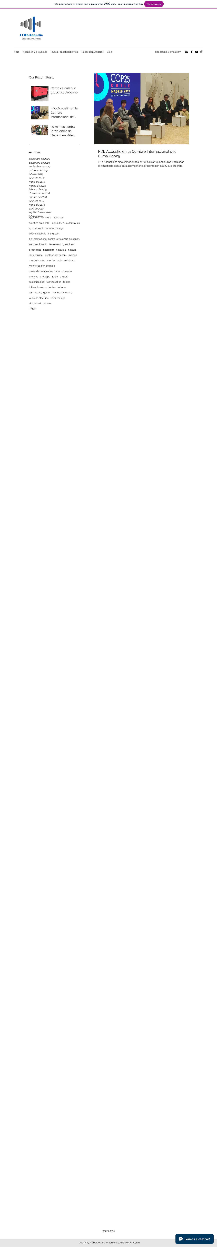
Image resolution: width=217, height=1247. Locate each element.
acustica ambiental (39, 223)
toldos (66, 281)
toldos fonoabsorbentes (42, 287)
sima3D (64, 276)
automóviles (73, 223)
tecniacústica (53, 281)
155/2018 (34, 217)
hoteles (72, 249)
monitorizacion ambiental (61, 260)
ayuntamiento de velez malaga (46, 228)
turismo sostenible (62, 292)
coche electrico (37, 233)
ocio (57, 271)
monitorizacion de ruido (42, 265)
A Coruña (46, 217)
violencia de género (40, 303)
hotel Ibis (61, 249)
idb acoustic (36, 255)
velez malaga (58, 298)
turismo (61, 287)
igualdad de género (55, 255)
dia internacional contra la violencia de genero (54, 239)
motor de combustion (41, 271)
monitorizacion (37, 260)
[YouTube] (196, 52)
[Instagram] (201, 52)
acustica (58, 217)
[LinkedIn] (186, 52)
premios (33, 276)
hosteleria (48, 249)
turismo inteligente (39, 292)
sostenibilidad (36, 281)
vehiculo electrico (38, 298)
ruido (55, 276)
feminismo (55, 244)
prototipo (45, 276)
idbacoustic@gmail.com (168, 51)
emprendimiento (38, 244)
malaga (72, 255)
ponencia (67, 271)
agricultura (58, 223)
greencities (35, 249)
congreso (53, 233)
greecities (68, 244)
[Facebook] (191, 52)
